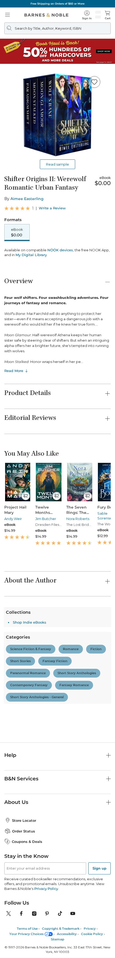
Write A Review (58, 739)
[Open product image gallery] (57, 114)
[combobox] (91, 777)
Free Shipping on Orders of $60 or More (57, 3)
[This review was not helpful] (109, 871)
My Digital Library (31, 255)
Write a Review (52, 208)
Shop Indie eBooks (29, 923)
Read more (75, 856)
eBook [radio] (17, 232)
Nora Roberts (77, 519)
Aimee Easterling (27, 198)
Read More (13, 371)
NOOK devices (60, 250)
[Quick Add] (25, 496)
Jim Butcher (45, 519)
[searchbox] (27, 764)
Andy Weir (13, 519)
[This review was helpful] (100, 872)
